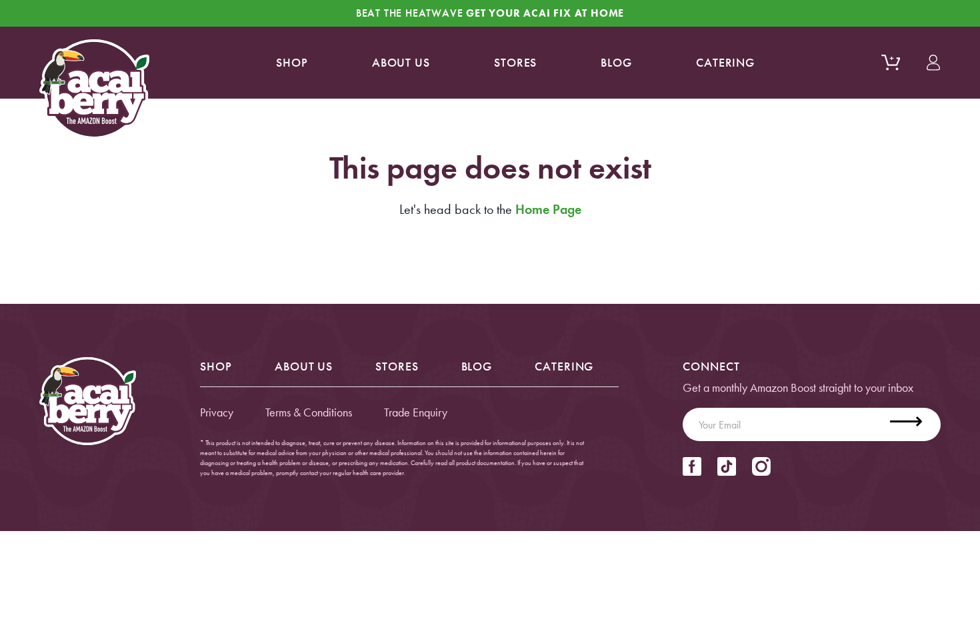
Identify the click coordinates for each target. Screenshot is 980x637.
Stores (515, 62)
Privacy (216, 412)
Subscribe (914, 424)
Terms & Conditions (308, 412)
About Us (304, 366)
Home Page (548, 209)
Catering (725, 62)
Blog (616, 62)
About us (401, 62)
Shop (292, 62)
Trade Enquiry (415, 412)
